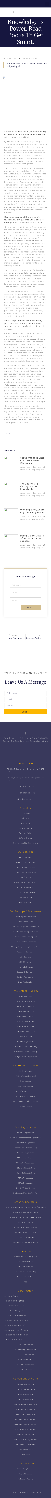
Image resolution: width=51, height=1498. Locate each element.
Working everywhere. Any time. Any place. (32, 511)
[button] (47, 12)
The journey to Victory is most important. (29, 486)
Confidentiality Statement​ (25, 843)
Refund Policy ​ (25, 838)
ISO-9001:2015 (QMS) (14, 1301)
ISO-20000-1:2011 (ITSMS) (16, 1330)
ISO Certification (12, 1296)
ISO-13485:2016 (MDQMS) (16, 1320)
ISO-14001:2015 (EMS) (14, 1306)
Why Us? (25, 818)
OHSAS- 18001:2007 (13, 1340)
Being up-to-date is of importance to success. (32, 538)
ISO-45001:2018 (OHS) (14, 1325)
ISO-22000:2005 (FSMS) (15, 1315)
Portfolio (25, 823)
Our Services (25, 828)
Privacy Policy (25, 833)
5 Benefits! (25, 813)
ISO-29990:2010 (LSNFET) (16, 1335)
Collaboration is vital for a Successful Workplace (32, 460)
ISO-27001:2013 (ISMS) (15, 1310)
